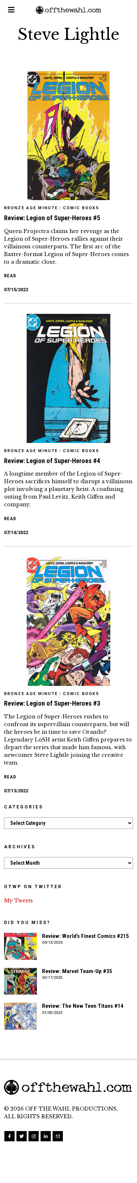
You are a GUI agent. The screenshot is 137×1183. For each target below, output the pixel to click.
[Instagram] (33, 1136)
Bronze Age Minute (31, 208)
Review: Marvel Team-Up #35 (77, 971)
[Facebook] (9, 1136)
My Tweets (18, 900)
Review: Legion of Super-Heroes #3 (52, 703)
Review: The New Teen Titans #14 (82, 1006)
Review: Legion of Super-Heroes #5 (52, 218)
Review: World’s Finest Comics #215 (85, 936)
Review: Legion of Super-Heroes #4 (52, 461)
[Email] (57, 1136)
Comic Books (81, 208)
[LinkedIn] (45, 1136)
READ (10, 275)
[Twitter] (21, 1136)
